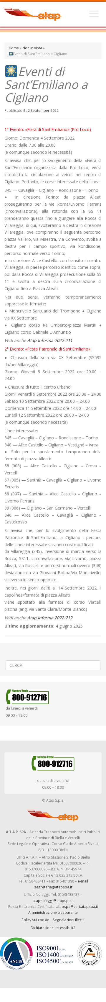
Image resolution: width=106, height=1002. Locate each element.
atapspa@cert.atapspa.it (77, 906)
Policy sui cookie (35, 919)
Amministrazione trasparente (53, 912)
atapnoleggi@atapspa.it (53, 900)
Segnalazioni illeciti (69, 919)
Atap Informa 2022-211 (49, 340)
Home (14, 47)
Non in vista (32, 47)
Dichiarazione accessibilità (53, 927)
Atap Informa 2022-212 (49, 617)
